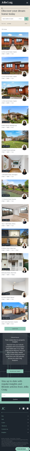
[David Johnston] (24, 221)
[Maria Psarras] (24, 196)
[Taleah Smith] (24, 245)
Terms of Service (6, 441)
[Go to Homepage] (7, 2)
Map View (4, 23)
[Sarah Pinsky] (24, 294)
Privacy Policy (13, 438)
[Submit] (26, 19)
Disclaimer (18, 438)
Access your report (15, 371)
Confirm (15, 399)
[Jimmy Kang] (24, 319)
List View (9, 23)
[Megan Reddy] (24, 172)
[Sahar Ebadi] (24, 49)
